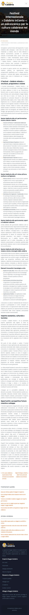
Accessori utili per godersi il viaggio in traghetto (12, 492)
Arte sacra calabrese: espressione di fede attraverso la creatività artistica (8, 476)
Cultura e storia (5, 41)
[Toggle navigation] (26, 3)
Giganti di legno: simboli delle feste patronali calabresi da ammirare (21, 475)
